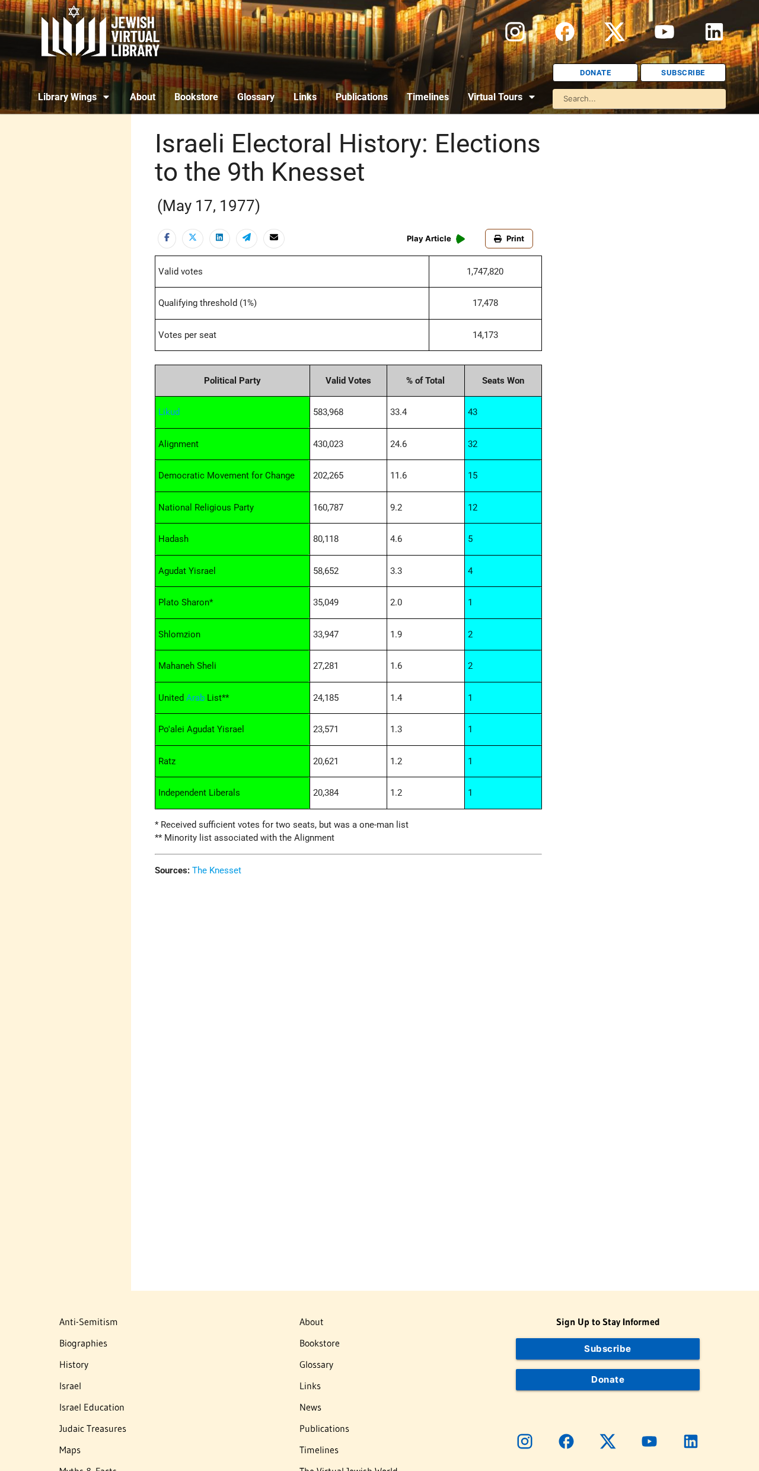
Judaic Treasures (92, 1428)
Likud (169, 412)
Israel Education (92, 1407)
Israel (70, 1386)
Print (515, 238)
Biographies (83, 1343)
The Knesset (216, 870)
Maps (70, 1450)
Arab (195, 698)
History (73, 1364)
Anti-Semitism (88, 1322)
